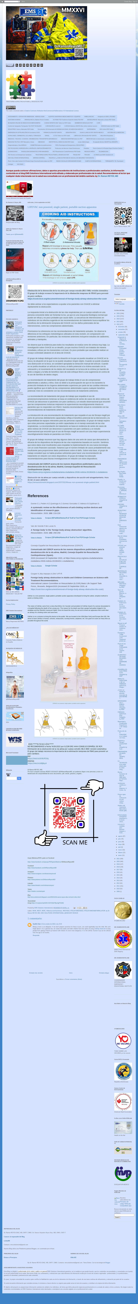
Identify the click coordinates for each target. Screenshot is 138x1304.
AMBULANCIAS (89, 116)
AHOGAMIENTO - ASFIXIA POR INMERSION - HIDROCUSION (26, 116)
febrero (120, 852)
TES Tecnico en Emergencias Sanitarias (19, 155)
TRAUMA (87, 155)
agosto (120, 836)
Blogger (107, 1262)
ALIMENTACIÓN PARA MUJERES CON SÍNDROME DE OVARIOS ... (122, 660)
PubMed (56, 518)
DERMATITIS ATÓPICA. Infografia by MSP (122, 499)
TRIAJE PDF (76, 155)
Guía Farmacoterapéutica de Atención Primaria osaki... (122, 529)
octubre (120, 332)
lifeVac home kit (100, 929)
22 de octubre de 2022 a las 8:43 (51, 924)
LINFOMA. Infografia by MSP (122, 506)
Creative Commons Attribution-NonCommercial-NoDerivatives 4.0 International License (52, 111)
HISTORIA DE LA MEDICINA (115, 132)
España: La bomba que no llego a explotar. (122, 482)
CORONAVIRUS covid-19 (52, 126)
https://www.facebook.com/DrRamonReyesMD (42, 868)
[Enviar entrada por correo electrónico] (74, 908)
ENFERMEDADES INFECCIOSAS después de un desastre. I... (122, 464)
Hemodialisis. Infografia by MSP (122, 380)
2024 (118, 319)
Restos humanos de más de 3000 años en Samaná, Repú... (122, 776)
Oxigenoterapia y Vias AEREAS (17, 145)
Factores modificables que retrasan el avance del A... (122, 452)
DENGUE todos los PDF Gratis (110, 126)
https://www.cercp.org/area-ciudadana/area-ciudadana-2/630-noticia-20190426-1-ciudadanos (67, 472)
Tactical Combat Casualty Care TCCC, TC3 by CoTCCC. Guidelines (19, 430)
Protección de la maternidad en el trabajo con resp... (122, 734)
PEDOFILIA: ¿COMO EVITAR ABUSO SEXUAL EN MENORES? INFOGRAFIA (71, 158)
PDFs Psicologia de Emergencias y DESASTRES (69, 145)
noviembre (121, 329)
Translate (121, 304)
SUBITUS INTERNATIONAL (93, 161)
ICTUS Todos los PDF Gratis (61, 135)
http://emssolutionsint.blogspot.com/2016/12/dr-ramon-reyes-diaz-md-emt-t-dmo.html (54, 897)
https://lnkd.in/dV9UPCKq (38, 758)
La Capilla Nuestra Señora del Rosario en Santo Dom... (122, 430)
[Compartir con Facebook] (84, 908)
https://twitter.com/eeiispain (36, 891)
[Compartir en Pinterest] (86, 908)
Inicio (70, 973)
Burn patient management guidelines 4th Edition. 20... (122, 388)
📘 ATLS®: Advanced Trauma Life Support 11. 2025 (18, 480)
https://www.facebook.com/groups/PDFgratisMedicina (44, 862)
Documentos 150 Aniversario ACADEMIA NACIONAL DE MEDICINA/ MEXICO (60, 129)
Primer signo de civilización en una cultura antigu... (122, 799)
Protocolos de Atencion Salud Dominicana (67, 148)
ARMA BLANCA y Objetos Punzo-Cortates (36, 119)
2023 (118, 321)
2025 (118, 316)
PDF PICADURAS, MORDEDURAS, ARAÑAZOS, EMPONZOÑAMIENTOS (29, 148)
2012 (118, 883)
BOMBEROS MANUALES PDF (84, 123)
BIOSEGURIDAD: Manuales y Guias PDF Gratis (101, 119)
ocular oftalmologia (83, 142)
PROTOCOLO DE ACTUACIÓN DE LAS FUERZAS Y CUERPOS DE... (122, 562)
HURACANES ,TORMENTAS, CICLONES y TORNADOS (24, 135)
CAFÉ (98, 123)
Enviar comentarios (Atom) (73, 979)
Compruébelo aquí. (126, 1206)
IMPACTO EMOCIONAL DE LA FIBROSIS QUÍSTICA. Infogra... (122, 683)
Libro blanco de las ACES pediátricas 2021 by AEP (122, 409)
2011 (118, 886)
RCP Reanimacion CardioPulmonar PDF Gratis (66, 151)
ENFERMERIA (91, 129)
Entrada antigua (104, 973)
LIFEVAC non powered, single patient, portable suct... (122, 550)
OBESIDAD (41, 142)
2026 (118, 313)
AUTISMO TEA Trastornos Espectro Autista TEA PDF (68, 119)
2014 (118, 878)
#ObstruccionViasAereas (54, 911)
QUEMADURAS (12, 151)
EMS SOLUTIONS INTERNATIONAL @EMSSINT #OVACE (59, 913)
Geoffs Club (37, 924)
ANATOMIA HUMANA (14, 119)
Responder (36, 935)
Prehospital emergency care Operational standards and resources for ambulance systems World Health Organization (15, 328)
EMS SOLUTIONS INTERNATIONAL (18, 158)
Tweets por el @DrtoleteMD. (15, 234)
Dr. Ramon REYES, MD (108, 176)
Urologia (10, 164)
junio (120, 841)
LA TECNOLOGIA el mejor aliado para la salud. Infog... (122, 765)
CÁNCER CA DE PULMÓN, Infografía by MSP (122, 372)
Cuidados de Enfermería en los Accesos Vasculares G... (122, 605)
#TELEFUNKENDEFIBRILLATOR (94, 911)
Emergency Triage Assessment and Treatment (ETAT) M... (122, 637)
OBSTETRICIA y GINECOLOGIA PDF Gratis (61, 142)
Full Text (69, 518)
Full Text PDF (78, 518)
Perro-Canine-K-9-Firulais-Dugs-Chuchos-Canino (107, 148)
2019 (118, 864)
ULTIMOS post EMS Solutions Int (103, 155)
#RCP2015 (66, 911)
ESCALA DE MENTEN (19, 408)
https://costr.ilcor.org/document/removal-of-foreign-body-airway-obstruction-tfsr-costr (67, 299)
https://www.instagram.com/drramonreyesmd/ (42, 873)
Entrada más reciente (36, 973)
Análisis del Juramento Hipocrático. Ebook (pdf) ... (122, 809)
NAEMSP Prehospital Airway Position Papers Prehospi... (122, 351)
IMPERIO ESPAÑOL (39, 158)
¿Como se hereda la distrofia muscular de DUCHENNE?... (122, 694)
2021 (118, 858)
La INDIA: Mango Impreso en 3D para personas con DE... (122, 441)
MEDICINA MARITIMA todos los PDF (71, 139)
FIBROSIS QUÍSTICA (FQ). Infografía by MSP (122, 715)
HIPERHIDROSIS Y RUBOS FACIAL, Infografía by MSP (122, 705)
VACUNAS (20, 164)
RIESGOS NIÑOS (89, 151)
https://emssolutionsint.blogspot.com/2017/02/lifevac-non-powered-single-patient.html (63, 482)
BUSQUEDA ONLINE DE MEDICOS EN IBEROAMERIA (24, 123)
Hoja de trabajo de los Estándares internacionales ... (122, 539)
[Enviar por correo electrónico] (78, 908)
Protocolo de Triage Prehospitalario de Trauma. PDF (122, 648)
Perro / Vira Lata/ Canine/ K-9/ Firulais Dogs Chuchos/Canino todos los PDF (30, 161)
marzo (120, 850)
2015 (118, 875)
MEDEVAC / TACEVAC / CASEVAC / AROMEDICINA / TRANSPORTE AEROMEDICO (32, 139)
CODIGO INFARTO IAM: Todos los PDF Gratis (57, 123)
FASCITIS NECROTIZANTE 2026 (19, 536)
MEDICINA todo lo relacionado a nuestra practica (100, 139)
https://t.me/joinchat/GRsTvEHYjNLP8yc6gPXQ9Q (48, 903)
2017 (118, 869)
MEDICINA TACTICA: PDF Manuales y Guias (21, 142)
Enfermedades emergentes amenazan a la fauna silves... (122, 818)
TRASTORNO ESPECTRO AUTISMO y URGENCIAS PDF (52, 155)
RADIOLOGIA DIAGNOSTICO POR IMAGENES (35, 151)
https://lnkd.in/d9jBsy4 (37, 763)
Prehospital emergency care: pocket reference (19, 500)
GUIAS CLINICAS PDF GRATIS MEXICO (92, 132)
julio (119, 839)
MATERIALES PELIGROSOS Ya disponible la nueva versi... (122, 575)
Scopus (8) (49, 518)
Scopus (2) (49, 537)
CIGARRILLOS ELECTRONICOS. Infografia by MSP (122, 673)
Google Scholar (89, 518)
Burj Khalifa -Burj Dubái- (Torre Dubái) (122, 474)
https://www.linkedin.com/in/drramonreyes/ (41, 885)
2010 (118, 888)
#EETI (39, 911)
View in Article (36, 518)
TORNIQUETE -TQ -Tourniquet (114, 161)
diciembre (121, 326)
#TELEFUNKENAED (76, 911)
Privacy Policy (10, 604)
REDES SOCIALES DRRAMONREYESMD (68, 161)
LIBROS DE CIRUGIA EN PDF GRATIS (85, 135)
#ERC (44, 911)
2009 (118, 891)
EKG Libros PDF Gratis (106, 129)
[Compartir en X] (82, 908)
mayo (120, 844)
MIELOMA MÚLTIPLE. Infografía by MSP (122, 584)
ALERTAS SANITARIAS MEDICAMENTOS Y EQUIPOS (64, 116)
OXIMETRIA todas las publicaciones (40, 145)
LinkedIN (7, 1241)
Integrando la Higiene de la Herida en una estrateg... (122, 340)
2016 (118, 872)
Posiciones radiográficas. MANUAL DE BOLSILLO (122, 490)
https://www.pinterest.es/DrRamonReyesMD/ (41, 879)
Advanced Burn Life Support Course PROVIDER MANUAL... (122, 398)
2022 (118, 324)
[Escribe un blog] (80, 908)
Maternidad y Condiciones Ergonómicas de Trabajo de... (122, 725)
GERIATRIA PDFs (71, 132)
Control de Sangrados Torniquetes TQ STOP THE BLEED (25, 126)
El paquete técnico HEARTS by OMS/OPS (105, 142)
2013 (118, 880)
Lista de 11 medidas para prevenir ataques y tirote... (121, 829)
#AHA (34, 911)
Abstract (63, 518)
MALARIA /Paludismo (106, 135)
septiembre (121, 335)
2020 (118, 861)
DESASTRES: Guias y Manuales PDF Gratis (21, 129)
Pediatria (86, 148)
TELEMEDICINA (103, 151)
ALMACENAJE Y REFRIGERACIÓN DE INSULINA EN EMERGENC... (122, 516)
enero (120, 855)
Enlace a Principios (10, 1257)
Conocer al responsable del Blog (14, 1237)
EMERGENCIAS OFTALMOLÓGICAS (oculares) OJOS (24, 132)
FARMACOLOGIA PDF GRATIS (53, 132)
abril (119, 847)
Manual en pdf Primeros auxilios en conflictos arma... (122, 626)
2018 (118, 867)
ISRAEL (47, 135)
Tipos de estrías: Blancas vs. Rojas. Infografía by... (122, 594)
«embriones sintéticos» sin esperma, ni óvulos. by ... (122, 787)
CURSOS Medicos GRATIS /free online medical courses (80, 126)
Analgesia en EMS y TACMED (106, 116)
